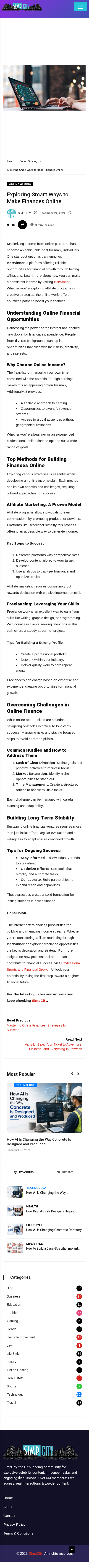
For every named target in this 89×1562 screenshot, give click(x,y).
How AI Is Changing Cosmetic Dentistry (54, 1230)
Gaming (12, 1321)
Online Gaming (28, 161)
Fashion (12, 1313)
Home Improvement (21, 1337)
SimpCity (39, 1000)
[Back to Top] (72, 1549)
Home (10, 161)
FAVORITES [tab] (26, 1172)
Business (14, 1296)
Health (32, 1206)
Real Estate (15, 1378)
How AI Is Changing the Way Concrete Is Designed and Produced (39, 1142)
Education (14, 1304)
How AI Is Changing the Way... (47, 1192)
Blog (10, 1288)
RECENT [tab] (67, 1172)
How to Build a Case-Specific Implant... (53, 1248)
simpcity (24, 213)
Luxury (11, 1362)
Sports (11, 1386)
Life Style (34, 1225)
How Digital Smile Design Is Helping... (52, 1211)
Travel (11, 1402)
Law (10, 1345)
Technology (25, 1085)
